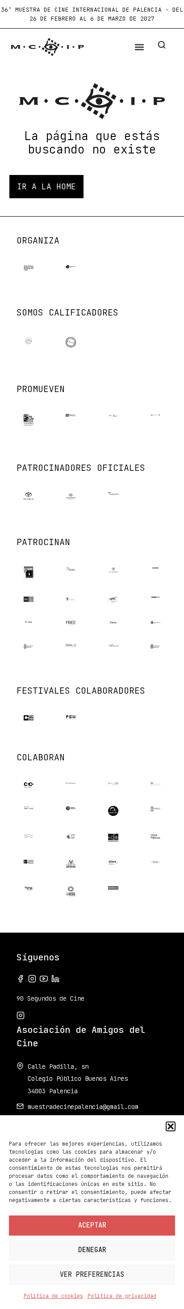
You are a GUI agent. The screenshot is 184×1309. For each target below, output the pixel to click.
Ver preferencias (92, 1274)
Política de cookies (53, 1296)
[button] (170, 1126)
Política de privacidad (122, 1296)
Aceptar (92, 1225)
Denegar (92, 1249)
